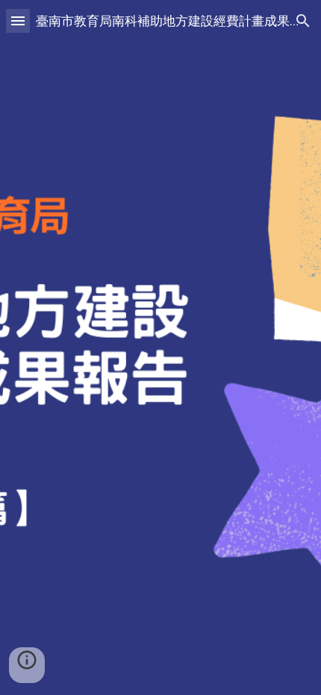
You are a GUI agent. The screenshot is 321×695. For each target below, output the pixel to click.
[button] (18, 20)
